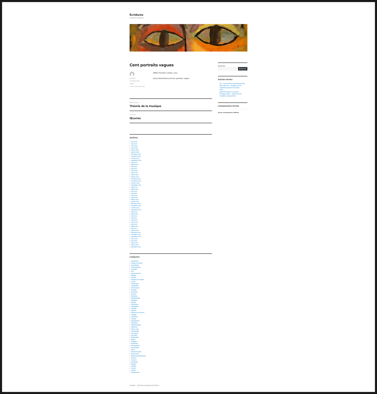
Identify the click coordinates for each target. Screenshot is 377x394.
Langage (133, 314)
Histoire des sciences (137, 312)
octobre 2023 (135, 208)
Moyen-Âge (135, 329)
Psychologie (135, 347)
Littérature (134, 317)
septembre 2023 (136, 210)
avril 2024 (134, 195)
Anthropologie (135, 267)
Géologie (134, 308)
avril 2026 (134, 146)
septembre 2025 (136, 160)
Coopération (135, 284)
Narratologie (135, 331)
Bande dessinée (136, 273)
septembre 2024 (136, 185)
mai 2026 (134, 144)
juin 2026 (134, 142)
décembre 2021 (136, 232)
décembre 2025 (136, 154)
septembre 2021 (136, 236)
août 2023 (134, 212)
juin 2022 (134, 228)
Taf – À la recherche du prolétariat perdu (232, 83)
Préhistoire (134, 343)
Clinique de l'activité (137, 279)
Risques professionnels (138, 356)
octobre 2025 (135, 158)
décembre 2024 (136, 179)
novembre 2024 (136, 181)
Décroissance (135, 288)
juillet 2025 (134, 164)
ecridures (133, 78)
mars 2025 (134, 173)
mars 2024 (134, 197)
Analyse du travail (136, 263)
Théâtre (133, 366)
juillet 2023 (134, 214)
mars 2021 (134, 239)
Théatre (133, 364)
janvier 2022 (135, 230)
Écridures (136, 14)
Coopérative (135, 286)
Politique (134, 341)
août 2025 (134, 162)
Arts (132, 271)
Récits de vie (135, 354)
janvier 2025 (135, 177)
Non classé (134, 333)
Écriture (133, 294)
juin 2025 (134, 166)
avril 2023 (134, 220)
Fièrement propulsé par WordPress (148, 385)
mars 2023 (134, 222)
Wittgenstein (135, 372)
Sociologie (134, 362)
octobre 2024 (135, 183)
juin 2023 (134, 216)
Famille (133, 302)
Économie (134, 292)
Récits (133, 350)
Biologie (133, 275)
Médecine (134, 327)
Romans (133, 358)
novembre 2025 (136, 156)
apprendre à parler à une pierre (229, 92)
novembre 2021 (136, 234)
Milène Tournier (140, 86)
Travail (133, 368)
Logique (133, 319)
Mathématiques (136, 325)
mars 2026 (134, 148)
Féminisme (134, 304)
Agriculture (134, 261)
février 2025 (135, 175)
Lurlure (132, 86)
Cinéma (133, 277)
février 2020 (135, 245)
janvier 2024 (135, 201)
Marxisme (134, 323)
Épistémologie (135, 298)
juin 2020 (134, 241)
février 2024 (135, 199)
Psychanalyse (135, 345)
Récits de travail (136, 352)
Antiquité (134, 269)
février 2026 (135, 150)
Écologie (133, 290)
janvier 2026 (135, 152)
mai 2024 (134, 193)
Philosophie (135, 337)
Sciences (134, 360)
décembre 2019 (136, 247)
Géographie (134, 306)
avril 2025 (134, 170)
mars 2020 (134, 243)
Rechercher (221, 66)
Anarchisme (135, 265)
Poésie (132, 83)
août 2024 (134, 187)
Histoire (133, 310)
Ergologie (134, 300)
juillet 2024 (134, 189)
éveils (221, 90)
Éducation (134, 296)
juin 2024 (134, 191)
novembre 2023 (136, 206)
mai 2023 (134, 218)
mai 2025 (134, 168)
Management (135, 321)
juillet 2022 (134, 226)
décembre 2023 (136, 203)
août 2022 (134, 224)
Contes (133, 281)
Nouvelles (134, 335)
